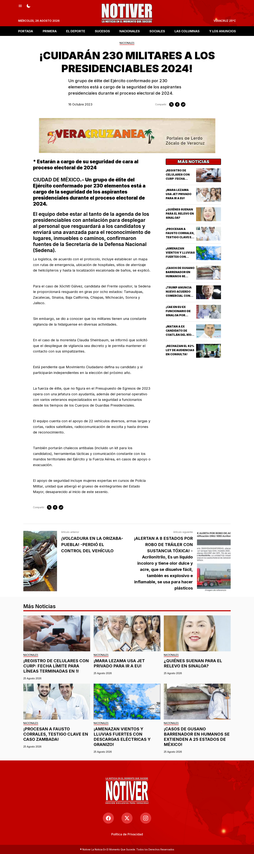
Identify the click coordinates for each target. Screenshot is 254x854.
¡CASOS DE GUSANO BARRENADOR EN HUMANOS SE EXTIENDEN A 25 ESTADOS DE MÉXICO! (197, 736)
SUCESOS (102, 31)
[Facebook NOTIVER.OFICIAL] (108, 818)
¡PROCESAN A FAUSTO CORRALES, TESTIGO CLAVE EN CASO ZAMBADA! (55, 734)
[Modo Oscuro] (28, 5)
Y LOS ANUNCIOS (222, 31)
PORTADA (25, 31)
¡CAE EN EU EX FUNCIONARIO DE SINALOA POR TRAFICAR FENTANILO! (178, 315)
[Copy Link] (183, 104)
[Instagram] (145, 818)
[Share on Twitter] (171, 104)
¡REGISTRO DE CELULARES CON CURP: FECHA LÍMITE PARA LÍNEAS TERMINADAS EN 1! (56, 666)
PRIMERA (50, 31)
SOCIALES (157, 31)
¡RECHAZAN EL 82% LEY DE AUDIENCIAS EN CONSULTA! (180, 350)
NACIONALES (129, 31)
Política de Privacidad (127, 834)
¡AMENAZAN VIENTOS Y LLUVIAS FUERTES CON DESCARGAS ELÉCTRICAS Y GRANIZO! (122, 736)
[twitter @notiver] (127, 818)
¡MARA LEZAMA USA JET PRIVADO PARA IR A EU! (178, 194)
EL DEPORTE (75, 31)
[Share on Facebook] (177, 104)
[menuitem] (127, 834)
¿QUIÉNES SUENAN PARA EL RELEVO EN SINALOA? (180, 213)
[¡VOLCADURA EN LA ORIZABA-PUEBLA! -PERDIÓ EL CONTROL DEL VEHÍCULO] (40, 561)
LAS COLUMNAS (187, 31)
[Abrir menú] (20, 5)
